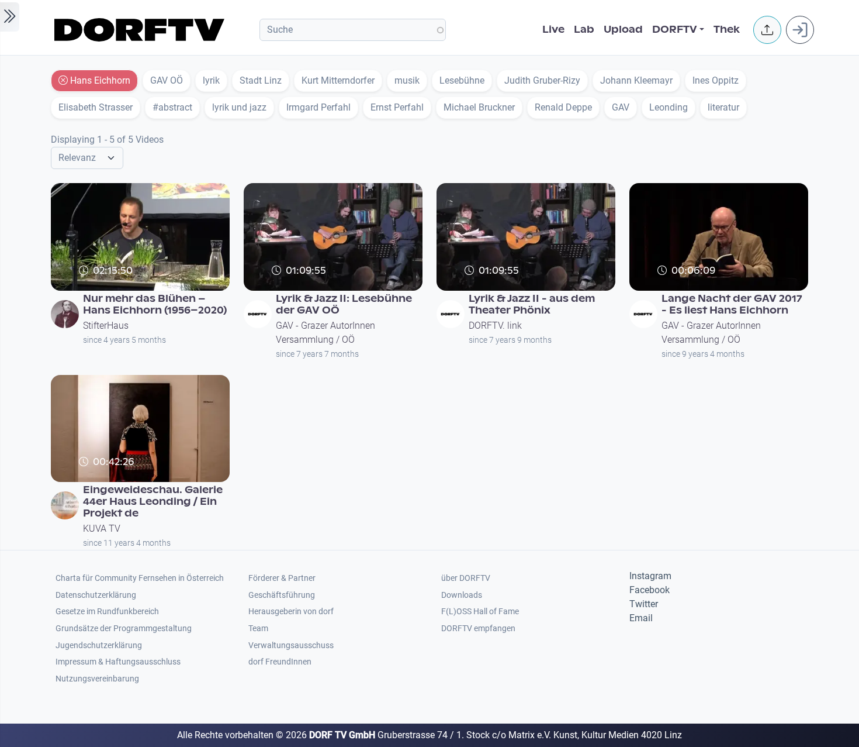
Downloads (461, 595)
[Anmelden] (800, 30)
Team (258, 629)
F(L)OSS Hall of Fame (480, 612)
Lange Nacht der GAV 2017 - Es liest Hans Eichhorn (731, 304)
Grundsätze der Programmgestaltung (124, 629)
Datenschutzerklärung (96, 595)
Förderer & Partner (282, 578)
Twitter (643, 604)
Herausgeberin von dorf (291, 612)
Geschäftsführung (281, 595)
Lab (584, 29)
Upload (623, 29)
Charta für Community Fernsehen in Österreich (140, 578)
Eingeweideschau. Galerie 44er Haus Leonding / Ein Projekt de (153, 501)
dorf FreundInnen (279, 662)
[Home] (141, 29)
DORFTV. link (495, 325)
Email (641, 618)
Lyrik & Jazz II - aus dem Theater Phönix (532, 304)
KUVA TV (101, 528)
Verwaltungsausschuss (291, 645)
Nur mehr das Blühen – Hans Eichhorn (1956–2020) (155, 304)
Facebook (649, 589)
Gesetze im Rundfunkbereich (107, 612)
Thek (726, 29)
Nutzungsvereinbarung (97, 679)
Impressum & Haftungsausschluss (118, 662)
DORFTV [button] (674, 29)
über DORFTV (465, 578)
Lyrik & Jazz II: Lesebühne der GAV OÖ (344, 304)
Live (553, 29)
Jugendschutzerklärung (99, 645)
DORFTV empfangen (478, 629)
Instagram (650, 575)
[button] (767, 30)
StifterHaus (106, 325)
